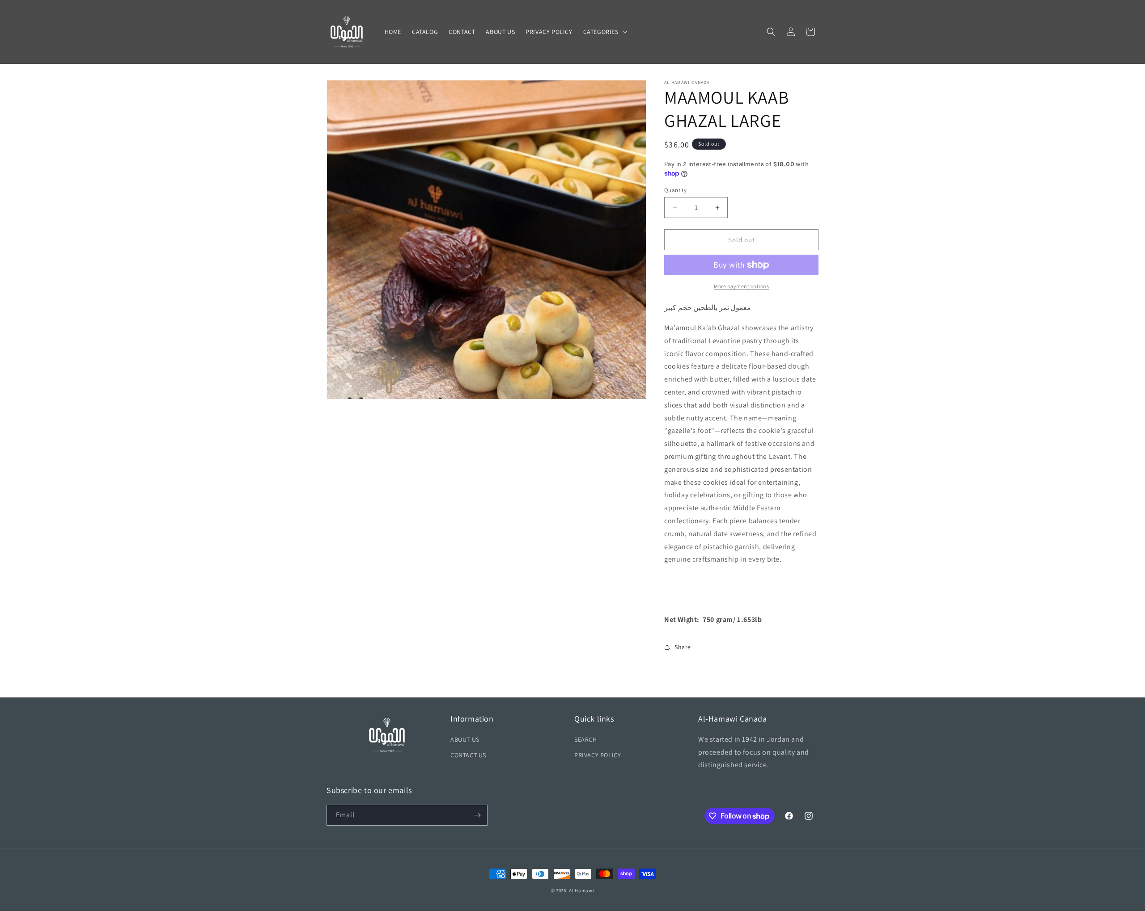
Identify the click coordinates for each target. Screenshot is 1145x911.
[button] (604, 31)
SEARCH (585, 739)
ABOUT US (464, 739)
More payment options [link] (741, 286)
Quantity (675, 190)
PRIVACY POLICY (597, 755)
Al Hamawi (581, 890)
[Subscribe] (477, 815)
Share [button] (682, 647)
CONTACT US (468, 755)
